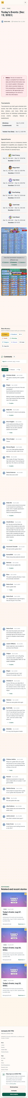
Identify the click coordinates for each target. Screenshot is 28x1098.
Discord (15, 342)
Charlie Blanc (10, 522)
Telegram (6, 342)
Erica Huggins (10, 421)
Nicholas (8, 562)
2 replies (11, 722)
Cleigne (8, 653)
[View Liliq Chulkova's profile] (3, 806)
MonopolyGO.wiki (7, 924)
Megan (8, 385)
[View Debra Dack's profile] (3, 584)
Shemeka (9, 729)
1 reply (10, 432)
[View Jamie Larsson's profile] (3, 816)
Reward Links (4, 1067)
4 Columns (5, 262)
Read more (21, 924)
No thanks (14, 1090)
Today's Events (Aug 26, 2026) (12, 949)
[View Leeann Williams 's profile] (3, 644)
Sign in (4, 361)
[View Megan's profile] (3, 385)
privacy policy (13, 1083)
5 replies (11, 403)
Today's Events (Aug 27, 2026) (12, 913)
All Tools (3, 1058)
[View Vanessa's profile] (3, 700)
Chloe (8, 798)
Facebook (14, 334)
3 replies (11, 466)
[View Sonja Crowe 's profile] (3, 824)
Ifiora (7, 574)
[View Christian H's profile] (3, 681)
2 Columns (21, 262)
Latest (2, 1045)
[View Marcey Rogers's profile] (3, 447)
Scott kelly (9, 708)
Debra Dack (9, 584)
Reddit (5, 338)
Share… (6, 334)
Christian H (9, 680)
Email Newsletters (5, 1065)
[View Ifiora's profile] (3, 575)
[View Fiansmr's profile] (3, 777)
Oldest (5, 369)
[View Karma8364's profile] (3, 555)
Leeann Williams (11, 643)
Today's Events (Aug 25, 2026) (12, 984)
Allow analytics (14, 1094)
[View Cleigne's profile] (3, 654)
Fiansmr (8, 776)
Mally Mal (9, 409)
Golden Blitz (4, 1049)
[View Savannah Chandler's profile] (3, 547)
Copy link (6, 346)
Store (2, 1062)
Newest (13, 369)
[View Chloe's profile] (3, 798)
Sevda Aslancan (11, 472)
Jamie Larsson (10, 816)
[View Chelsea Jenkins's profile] (3, 759)
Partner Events (4, 1052)
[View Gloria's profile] (3, 457)
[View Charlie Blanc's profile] (3, 522)
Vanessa (8, 700)
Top (19, 369)
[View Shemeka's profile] (3, 729)
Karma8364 (9, 554)
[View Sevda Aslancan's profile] (3, 472)
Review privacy (14, 1087)
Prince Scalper (10, 439)
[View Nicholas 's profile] (3, 563)
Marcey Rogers (10, 447)
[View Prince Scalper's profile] (3, 439)
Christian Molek (10, 375)
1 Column (14, 264)
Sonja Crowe (10, 824)
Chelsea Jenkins (11, 759)
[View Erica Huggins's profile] (3, 422)
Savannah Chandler (12, 546)
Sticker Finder (4, 1069)
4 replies (11, 415)
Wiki (2, 1060)
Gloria (8, 457)
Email (22, 342)
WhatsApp (14, 338)
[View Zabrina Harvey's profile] (3, 788)
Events (2, 1047)
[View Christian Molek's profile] (3, 375)
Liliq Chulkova (10, 806)
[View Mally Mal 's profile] (3, 410)
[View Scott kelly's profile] (3, 708)
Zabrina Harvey (10, 788)
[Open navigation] (25, 2)
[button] (14, 240)
